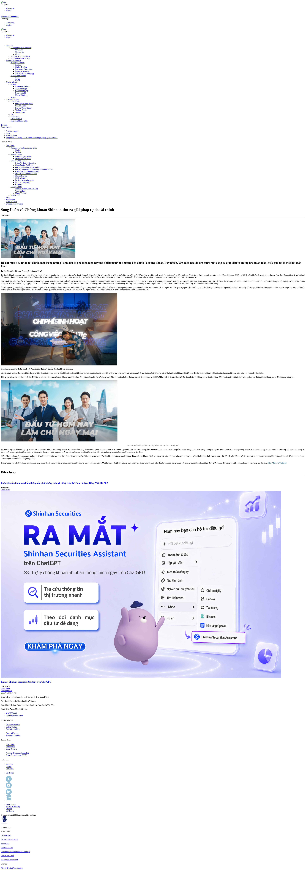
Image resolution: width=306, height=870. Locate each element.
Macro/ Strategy (21, 95)
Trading (4, 125)
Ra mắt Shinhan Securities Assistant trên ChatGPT (26, 682)
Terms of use (10, 804)
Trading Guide (20, 110)
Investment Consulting (23, 69)
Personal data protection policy (17, 753)
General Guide (20, 106)
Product (18, 65)
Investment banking (13, 735)
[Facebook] (9, 781)
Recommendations (22, 86)
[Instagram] (9, 794)
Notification (10, 747)
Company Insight (21, 91)
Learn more (5, 490)
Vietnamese (10, 8)
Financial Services (22, 71)
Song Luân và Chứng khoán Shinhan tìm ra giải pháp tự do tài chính (31, 138)
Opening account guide (24, 104)
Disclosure (10, 773)
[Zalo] (8, 800)
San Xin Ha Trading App (24, 73)
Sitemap (9, 809)
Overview (19, 50)
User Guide (10, 745)
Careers (8, 767)
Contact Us (19, 52)
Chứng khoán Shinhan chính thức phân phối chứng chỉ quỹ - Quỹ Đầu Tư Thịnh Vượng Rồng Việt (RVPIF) (54, 483)
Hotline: (10, 17)
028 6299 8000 (11, 713)
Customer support (12, 131)
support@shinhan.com (14, 715)
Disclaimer (10, 811)
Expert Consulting (12, 729)
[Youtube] (9, 788)
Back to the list (6, 691)
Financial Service (12, 733)
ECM (17, 78)
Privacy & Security (13, 807)
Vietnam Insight (21, 89)
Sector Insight (20, 93)
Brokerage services (13, 725)
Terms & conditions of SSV (16, 755)
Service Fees (20, 112)
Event (8, 133)
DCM (17, 80)
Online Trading (21, 67)
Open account (6, 127)
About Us (9, 764)
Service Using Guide (23, 108)
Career (17, 54)
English (8, 10)
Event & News (11, 135)
